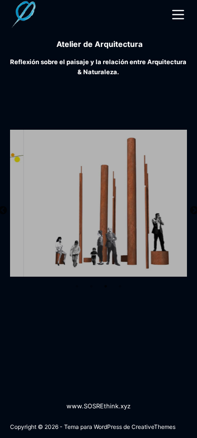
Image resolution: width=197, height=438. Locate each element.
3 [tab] (105, 286)
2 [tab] (91, 286)
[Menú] (179, 15)
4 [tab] (120, 286)
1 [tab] (77, 286)
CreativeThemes (153, 426)
